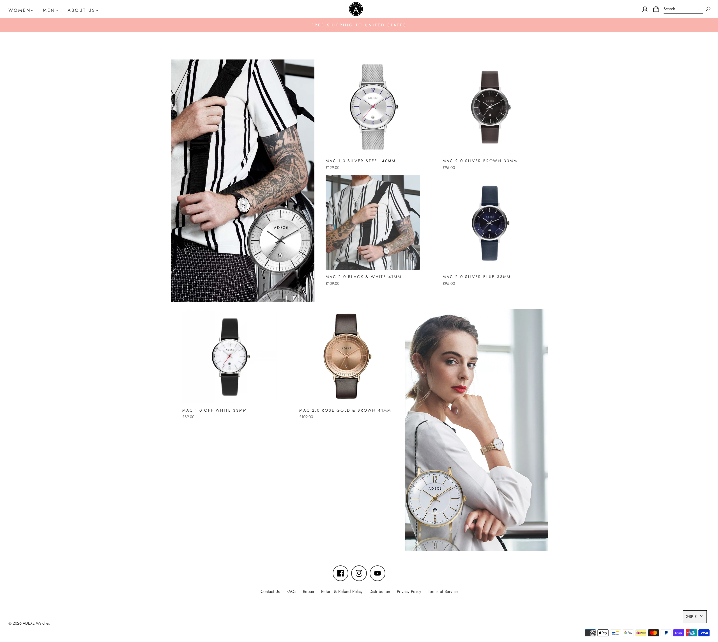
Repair (308, 591)
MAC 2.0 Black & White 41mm (364, 276)
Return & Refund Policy (342, 591)
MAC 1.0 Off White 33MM (214, 410)
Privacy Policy (409, 591)
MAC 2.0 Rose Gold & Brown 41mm (345, 410)
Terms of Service (443, 591)
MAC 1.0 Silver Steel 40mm (361, 161)
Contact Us (270, 591)
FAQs (291, 591)
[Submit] (708, 8)
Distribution (379, 591)
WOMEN (19, 10)
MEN (49, 10)
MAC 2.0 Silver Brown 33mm (480, 161)
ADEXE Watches (36, 623)
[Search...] (683, 8)
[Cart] (656, 9)
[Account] (645, 9)
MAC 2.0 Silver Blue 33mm (477, 276)
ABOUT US (82, 10)
